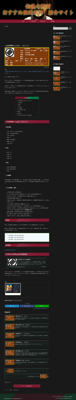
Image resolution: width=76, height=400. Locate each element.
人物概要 (20, 107)
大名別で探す (65, 396)
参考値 (19, 111)
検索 (54, 26)
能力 (19, 104)
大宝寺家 (7, 300)
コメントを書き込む (27, 386)
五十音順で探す (59, 396)
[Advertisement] (27, 35)
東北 (11, 300)
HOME (54, 396)
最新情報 (70, 396)
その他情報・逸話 (22, 109)
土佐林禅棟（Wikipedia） (10, 249)
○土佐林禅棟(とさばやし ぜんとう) (25, 100)
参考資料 (19, 113)
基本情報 (20, 102)
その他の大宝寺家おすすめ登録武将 (25, 115)
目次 (25, 97)
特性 (19, 106)
